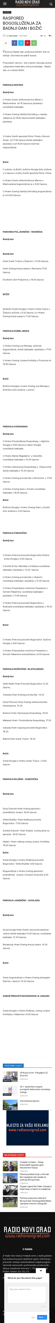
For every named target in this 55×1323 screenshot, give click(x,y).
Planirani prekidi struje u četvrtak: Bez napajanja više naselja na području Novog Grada (34, 1177)
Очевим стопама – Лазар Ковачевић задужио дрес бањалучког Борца (32, 1165)
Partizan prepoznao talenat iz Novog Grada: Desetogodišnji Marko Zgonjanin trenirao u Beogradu (35, 1201)
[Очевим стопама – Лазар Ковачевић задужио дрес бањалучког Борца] (10, 1166)
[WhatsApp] (34, 43)
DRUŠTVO (7, 12)
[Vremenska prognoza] (10, 1105)
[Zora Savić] (4, 35)
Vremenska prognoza (29, 1101)
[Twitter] (21, 43)
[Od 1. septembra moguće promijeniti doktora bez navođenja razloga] (10, 1090)
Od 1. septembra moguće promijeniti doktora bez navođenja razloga (35, 1089)
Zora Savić (13, 36)
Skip (33, 1317)
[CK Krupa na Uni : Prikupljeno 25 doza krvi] (10, 1076)
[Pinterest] (27, 43)
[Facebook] (14, 43)
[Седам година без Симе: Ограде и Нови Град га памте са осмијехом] (10, 1190)
